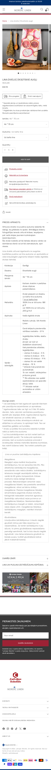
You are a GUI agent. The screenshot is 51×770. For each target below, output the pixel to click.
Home (4, 21)
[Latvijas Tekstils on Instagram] (8, 729)
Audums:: (12, 132)
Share (8, 212)
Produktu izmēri (15, 169)
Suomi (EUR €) (10, 745)
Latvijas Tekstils (21, 749)
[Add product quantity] (12, 150)
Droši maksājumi (15, 197)
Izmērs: (10, 119)
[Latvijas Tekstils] (23, 9)
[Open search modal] (41, 9)
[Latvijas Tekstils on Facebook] (3, 729)
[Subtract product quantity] (4, 150)
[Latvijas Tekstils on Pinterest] (12, 729)
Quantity (6, 145)
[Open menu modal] (3, 9)
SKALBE (6, 83)
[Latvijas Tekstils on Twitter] (20, 729)
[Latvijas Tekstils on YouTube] (24, 729)
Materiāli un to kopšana (18, 175)
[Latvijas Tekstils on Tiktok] (16, 729)
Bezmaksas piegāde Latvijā (20, 189)
